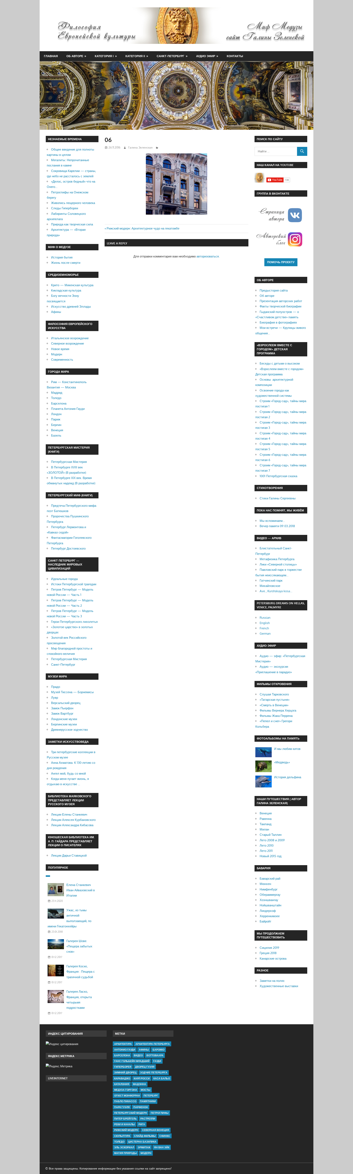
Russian (265, 618)
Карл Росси (142, 1078)
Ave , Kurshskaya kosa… (276, 591)
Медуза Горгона (125, 1089)
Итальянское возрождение (70, 338)
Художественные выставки (279, 986)
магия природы (125, 1153)
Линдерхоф (268, 911)
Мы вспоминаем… (272, 521)
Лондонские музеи (64, 719)
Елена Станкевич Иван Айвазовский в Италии (80, 890)
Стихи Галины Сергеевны (278, 498)
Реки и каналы (124, 1124)
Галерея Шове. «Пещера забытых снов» (79, 946)
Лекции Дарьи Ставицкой (69, 855)
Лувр (54, 698)
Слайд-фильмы (145, 1135)
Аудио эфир (205, 56)
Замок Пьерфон (62, 708)
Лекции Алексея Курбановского (73, 820)
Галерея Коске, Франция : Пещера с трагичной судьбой (80, 971)
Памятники (148, 1101)
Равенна (265, 819)
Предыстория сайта (274, 290)
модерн (146, 1153)
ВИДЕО (138, 1055)
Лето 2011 (266, 851)
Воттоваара (154, 1055)
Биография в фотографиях (278, 322)
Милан (264, 829)
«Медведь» (282, 762)
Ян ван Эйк (161, 1147)
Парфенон (140, 1107)
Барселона (58, 403)
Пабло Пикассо (125, 1101)
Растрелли (147, 1118)
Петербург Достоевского (68, 548)
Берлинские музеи (64, 724)
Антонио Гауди (124, 1049)
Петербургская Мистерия (69, 462)
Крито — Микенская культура (72, 285)
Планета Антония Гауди (68, 409)
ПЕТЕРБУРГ (151, 1095)
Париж (55, 419)
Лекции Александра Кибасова (72, 825)
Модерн (56, 354)
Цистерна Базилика (142, 1141)
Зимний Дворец (125, 1072)
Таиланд (265, 824)
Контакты (235, 56)
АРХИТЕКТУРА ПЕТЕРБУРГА (152, 1043)
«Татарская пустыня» (274, 700)
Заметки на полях (272, 981)
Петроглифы (160, 1112)
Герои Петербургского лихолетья (74, 622)
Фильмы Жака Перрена (276, 716)
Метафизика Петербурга (277, 559)
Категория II (135, 56)
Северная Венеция (155, 1130)
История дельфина (287, 777)
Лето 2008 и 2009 (272, 840)
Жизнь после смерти (65, 263)
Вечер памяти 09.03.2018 (277, 526)
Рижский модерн (126, 1130)
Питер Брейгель (125, 1118)
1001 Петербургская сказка (278, 476)
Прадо (55, 687)
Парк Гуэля (122, 1107)
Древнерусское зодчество (69, 730)
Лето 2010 (267, 845)
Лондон (56, 414)
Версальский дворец (65, 703)
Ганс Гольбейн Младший (132, 1061)
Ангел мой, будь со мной (68, 773)
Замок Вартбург (62, 713)
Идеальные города (64, 579)
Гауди (157, 1061)
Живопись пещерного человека (73, 203)
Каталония (121, 1084)
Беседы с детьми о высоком (280, 363)
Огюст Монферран (127, 1095)
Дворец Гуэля (144, 1066)
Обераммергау (270, 895)
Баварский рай (270, 878)
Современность (62, 359)
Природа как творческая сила (72, 224)
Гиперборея (122, 1066)
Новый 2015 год (271, 856)
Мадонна (139, 1084)
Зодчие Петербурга (153, 1072)
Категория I (104, 56)
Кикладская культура (66, 290)
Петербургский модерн (130, 1112)
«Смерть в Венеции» (274, 705)
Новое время (60, 349)
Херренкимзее (270, 916)
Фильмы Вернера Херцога (278, 710)
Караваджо (122, 1078)
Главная (51, 56)
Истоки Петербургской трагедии (73, 584)
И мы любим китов (287, 749)
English (265, 623)
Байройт (265, 921)
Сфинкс (164, 1135)
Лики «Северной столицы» (278, 564)
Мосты (145, 1089)
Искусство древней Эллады (71, 306)
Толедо (56, 398)
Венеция (57, 430)
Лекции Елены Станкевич (69, 814)
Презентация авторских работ (281, 301)
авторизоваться (208, 256)
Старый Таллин (271, 835)
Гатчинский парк (271, 580)
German (265, 633)
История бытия (62, 257)
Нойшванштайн (270, 905)
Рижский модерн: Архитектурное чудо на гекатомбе (143, 228)
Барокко (158, 1049)
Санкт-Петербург (170, 56)
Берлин (56, 425)
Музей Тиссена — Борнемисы (72, 692)
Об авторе (74, 56)
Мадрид (56, 393)
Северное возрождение (67, 343)
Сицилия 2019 (269, 948)
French (264, 628)
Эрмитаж (144, 1147)
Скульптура (122, 1135)
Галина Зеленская (140, 147)
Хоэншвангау (269, 900)
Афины (56, 312)
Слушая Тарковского (274, 694)
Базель (56, 435)
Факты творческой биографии (280, 306)
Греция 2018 (268, 953)
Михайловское (270, 586)
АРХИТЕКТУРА (123, 1043)
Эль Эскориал (124, 1147)
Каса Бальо (161, 1078)
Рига (142, 1124)
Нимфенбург (268, 889)
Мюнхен (265, 884)
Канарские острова (273, 958)
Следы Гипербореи (64, 208)
